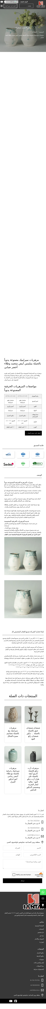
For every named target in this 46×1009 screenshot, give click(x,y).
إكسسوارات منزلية (39, 969)
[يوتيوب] (2, 2)
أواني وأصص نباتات (39, 962)
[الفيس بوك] (5, 2)
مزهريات (18, 27)
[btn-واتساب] (43, 892)
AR (11, 2)
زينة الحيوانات (40, 966)
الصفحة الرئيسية (39, 926)
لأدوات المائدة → (23, 2)
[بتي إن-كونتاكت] (43, 898)
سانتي (41, 922)
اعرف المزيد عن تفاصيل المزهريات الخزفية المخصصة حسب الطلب (22, 534)
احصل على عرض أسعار (10, 6)
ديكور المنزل (26, 27)
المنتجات (34, 32)
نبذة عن (42, 935)
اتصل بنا (42, 942)
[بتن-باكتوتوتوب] (43, 905)
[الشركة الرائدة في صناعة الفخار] (41, 4)
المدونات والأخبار (39, 939)
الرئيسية (41, 32)
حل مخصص (41, 932)
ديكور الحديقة (40, 956)
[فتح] (2, 6)
